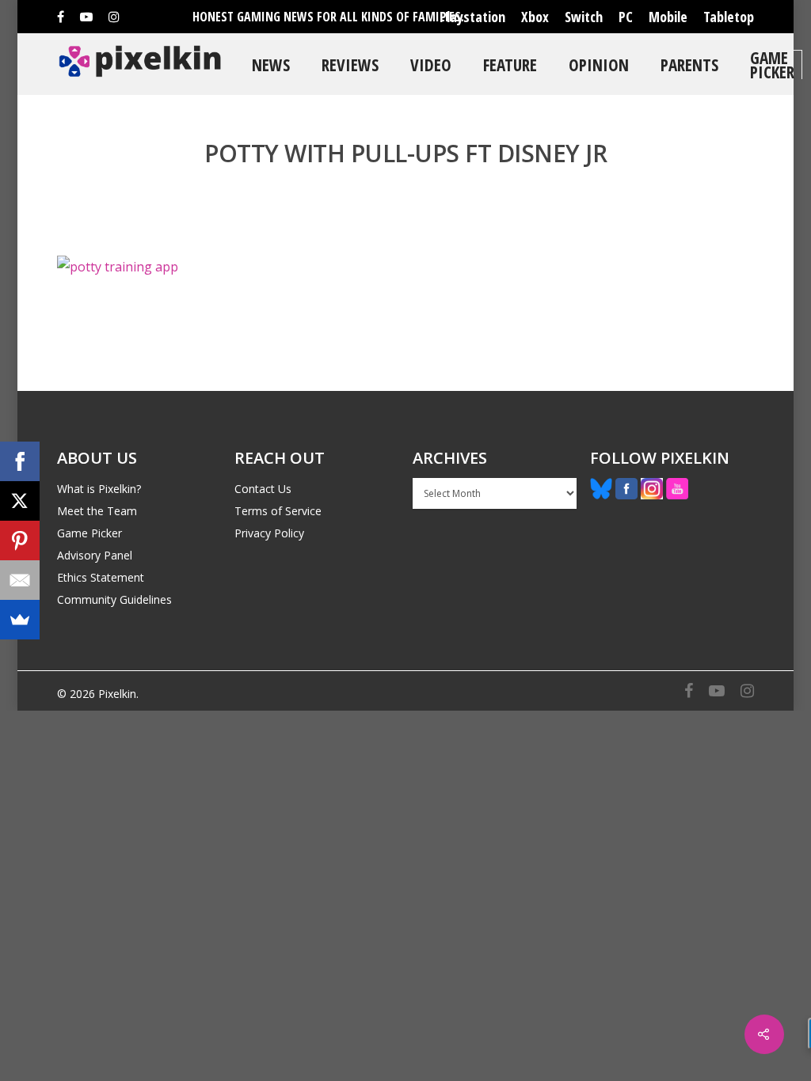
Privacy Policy (269, 532)
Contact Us (262, 488)
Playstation (472, 16)
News (271, 64)
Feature (510, 64)
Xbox (535, 16)
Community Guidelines (114, 599)
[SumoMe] (20, 619)
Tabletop (728, 16)
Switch (584, 16)
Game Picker (772, 64)
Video (430, 64)
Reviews (350, 64)
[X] (20, 501)
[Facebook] (20, 461)
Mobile (668, 16)
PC (626, 16)
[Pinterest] (20, 540)
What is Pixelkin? (99, 488)
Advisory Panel (94, 555)
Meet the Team (97, 510)
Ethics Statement (100, 577)
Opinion (599, 64)
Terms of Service (278, 510)
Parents (689, 64)
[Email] (20, 580)
